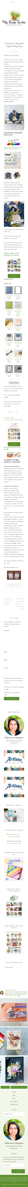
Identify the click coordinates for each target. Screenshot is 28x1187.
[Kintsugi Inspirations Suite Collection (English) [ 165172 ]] (18, 308)
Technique (8, 585)
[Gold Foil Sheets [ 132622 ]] (9, 325)
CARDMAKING (17, 584)
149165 (9, 344)
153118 (18, 345)
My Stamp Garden (14, 17)
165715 (18, 361)
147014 (9, 313)
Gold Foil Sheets (9, 327)
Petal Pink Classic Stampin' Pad (18, 328)
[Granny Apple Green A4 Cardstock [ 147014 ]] (9, 308)
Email (6, 660)
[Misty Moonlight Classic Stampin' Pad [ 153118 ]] (18, 340)
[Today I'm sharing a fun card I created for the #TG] (14, 1041)
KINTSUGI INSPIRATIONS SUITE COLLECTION (13, 148)
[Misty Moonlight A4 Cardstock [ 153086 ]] (9, 293)
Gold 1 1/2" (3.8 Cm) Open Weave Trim (18, 359)
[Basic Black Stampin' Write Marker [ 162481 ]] (9, 356)
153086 (9, 297)
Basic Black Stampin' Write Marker (9, 359)
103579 (18, 375)
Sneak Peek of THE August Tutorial (11, 254)
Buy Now (14, 276)
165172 (18, 314)
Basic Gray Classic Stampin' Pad (9, 343)
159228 (18, 297)
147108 (18, 329)
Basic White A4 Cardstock (18, 296)
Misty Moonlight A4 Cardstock (9, 296)
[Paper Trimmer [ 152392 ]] (9, 372)
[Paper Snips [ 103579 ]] (18, 372)
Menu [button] (15, 1)
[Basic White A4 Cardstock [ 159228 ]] (18, 293)
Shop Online (17, 843)
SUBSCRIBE (18, 1171)
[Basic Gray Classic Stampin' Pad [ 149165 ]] (9, 340)
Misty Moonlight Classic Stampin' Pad (18, 343)
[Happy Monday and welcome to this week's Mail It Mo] (14, 1070)
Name (6, 652)
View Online (10, 843)
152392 (9, 375)
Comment (7, 630)
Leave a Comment (14, 51)
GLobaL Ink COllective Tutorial (13, 419)
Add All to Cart (14, 383)
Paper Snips (18, 374)
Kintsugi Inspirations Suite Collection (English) (18, 312)
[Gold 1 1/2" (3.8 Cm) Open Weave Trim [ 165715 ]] (18, 356)
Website (6, 668)
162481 (9, 361)
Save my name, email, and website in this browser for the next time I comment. (13, 680)
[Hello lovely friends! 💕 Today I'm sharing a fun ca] (14, 1012)
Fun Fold (16, 587)
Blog (14, 1098)
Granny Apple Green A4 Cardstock (9, 311)
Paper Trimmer (9, 374)
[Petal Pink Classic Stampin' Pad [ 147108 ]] (18, 325)
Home (14, 1095)
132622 (9, 328)
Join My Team (14, 1104)
